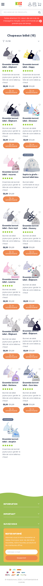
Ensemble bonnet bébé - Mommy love (31, 228)
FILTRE (8, 41)
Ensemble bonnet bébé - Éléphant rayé (10, 121)
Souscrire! (21, 558)
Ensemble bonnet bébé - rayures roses (10, 174)
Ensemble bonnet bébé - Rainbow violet (10, 385)
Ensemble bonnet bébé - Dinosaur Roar (31, 121)
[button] (7, 71)
